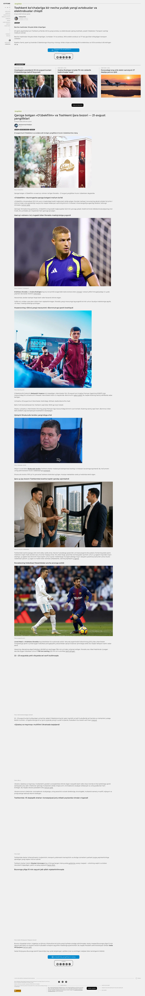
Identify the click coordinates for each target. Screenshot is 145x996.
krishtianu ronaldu (24, 129)
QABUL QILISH (92, 988)
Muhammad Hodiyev (25, 124)
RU (5, 7)
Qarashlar (7, 13)
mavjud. (94, 720)
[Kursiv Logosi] (6, 3)
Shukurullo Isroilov (34, 469)
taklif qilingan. (70, 651)
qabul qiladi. (78, 395)
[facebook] (59, 982)
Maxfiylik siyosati (106, 985)
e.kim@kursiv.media (23, 19)
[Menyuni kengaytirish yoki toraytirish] (9, 30)
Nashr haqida (63, 985)
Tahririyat (8, 34)
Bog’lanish (104, 990)
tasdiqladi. (46, 471)
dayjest (16, 129)
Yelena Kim (22, 17)
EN (9, 7)
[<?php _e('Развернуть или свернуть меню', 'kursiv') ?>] (10, 40)
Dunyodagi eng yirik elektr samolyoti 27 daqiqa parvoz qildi (118, 71)
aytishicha (71, 863)
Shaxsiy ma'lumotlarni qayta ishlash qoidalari (112, 987)
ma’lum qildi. (25, 205)
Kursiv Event (7, 25)
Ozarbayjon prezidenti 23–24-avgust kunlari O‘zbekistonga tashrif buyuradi (32, 71)
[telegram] (66, 982)
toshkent (17, 22)
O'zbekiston (7, 44)
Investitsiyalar (6, 15)
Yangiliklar (7, 11)
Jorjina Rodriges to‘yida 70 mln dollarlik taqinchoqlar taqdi (74, 71)
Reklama (8, 35)
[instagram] (63, 982)
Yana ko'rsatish (77, 105)
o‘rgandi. (76, 558)
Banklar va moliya (6, 16)
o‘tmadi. (79, 292)
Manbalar (8, 18)
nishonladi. (37, 294)
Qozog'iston (7, 42)
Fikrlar (8, 20)
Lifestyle (8, 24)
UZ (7, 7)
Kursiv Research (6, 22)
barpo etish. (51, 865)
